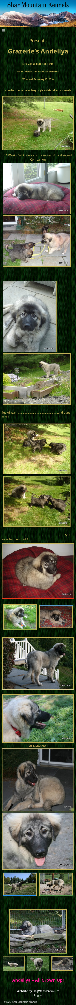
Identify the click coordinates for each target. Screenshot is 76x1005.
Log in (38, 995)
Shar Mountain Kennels (24, 1001)
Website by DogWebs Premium (38, 991)
